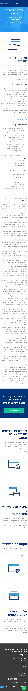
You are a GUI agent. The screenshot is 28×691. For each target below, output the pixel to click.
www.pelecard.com (18, 207)
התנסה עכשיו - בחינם (14, 410)
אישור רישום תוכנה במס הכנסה (19, 673)
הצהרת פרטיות (22, 676)
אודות (24, 671)
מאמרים (24, 666)
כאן (16, 101)
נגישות (2, 687)
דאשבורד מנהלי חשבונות (21, 669)
